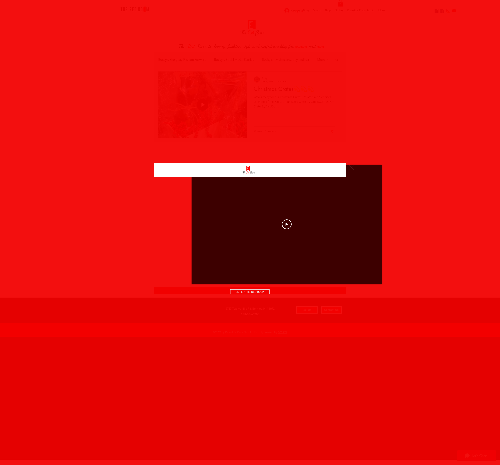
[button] (351, 167)
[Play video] (287, 224)
